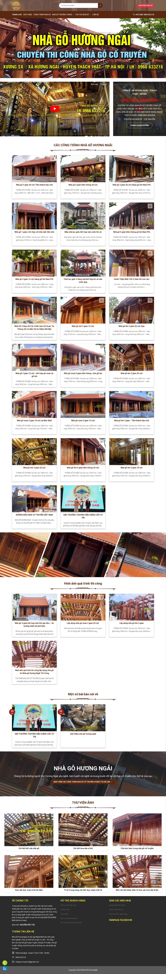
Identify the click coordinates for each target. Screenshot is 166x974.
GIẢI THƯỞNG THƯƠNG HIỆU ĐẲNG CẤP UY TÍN (83, 516)
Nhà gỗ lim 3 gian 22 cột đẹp (131, 326)
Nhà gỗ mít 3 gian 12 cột (83, 326)
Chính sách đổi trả (116, 910)
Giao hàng (64, 914)
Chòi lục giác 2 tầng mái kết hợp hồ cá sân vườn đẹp (83, 280)
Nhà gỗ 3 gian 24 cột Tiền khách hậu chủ (34, 185)
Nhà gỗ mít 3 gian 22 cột (34, 468)
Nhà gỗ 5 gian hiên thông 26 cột (83, 185)
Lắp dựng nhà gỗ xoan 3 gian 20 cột (83, 623)
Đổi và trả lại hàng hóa (69, 918)
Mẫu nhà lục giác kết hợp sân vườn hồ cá (83, 232)
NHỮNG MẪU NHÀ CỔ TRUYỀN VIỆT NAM (34, 515)
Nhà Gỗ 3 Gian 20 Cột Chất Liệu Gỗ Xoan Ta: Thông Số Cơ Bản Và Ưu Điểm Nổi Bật (34, 327)
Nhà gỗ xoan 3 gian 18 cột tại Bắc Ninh (34, 420)
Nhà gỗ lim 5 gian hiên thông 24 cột (83, 468)
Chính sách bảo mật (68, 905)
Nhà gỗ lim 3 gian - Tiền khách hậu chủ (131, 420)
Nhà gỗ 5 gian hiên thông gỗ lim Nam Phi (131, 232)
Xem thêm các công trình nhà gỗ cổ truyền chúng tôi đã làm (81, 782)
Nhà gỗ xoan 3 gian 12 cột (83, 420)
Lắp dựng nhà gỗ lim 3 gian (131, 623)
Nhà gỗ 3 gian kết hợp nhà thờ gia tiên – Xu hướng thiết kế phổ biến (34, 624)
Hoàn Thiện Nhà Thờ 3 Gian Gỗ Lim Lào (131, 279)
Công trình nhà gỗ (42, 15)
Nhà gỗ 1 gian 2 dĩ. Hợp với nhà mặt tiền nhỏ (34, 232)
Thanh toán (65, 910)
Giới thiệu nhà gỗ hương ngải (83, 734)
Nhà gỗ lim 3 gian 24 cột (132, 373)
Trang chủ (17, 15)
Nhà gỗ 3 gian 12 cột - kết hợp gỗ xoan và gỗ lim (34, 374)
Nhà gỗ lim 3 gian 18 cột (132, 468)
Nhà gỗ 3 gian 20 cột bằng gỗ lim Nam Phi (131, 185)
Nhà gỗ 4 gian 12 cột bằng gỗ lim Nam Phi (34, 279)
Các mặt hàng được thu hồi (71, 923)
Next (158, 50)
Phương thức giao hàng (118, 914)
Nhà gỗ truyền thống (62, 15)
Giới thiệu (27, 15)
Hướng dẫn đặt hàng (117, 905)
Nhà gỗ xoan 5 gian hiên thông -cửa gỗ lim (83, 373)
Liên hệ (95, 15)
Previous (7, 50)
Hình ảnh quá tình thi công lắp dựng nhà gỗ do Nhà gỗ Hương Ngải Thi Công (34, 671)
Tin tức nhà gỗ (82, 15)
